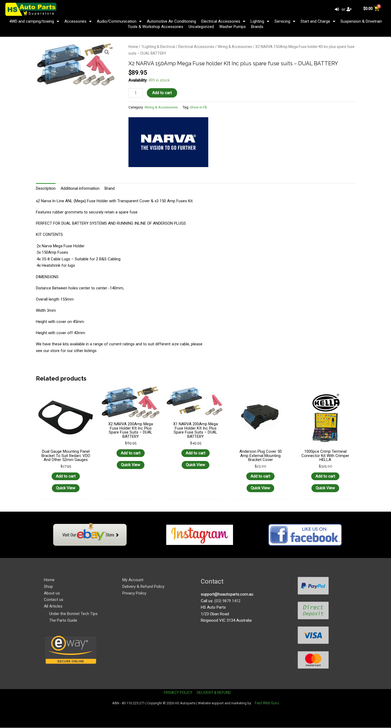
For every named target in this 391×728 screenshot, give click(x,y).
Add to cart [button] (66, 476)
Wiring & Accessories (235, 47)
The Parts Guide (63, 620)
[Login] (337, 9)
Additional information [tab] (80, 188)
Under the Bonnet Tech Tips (73, 613)
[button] (107, 52)
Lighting (257, 21)
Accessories (75, 21)
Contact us (53, 599)
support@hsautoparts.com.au (227, 594)
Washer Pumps (232, 26)
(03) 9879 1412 (227, 600)
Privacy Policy (134, 593)
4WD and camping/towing (31, 21)
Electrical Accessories (220, 21)
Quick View (65, 488)
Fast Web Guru (267, 703)
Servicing (282, 21)
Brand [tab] (110, 188)
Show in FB (198, 107)
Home (133, 47)
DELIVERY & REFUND (214, 692)
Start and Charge (315, 21)
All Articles (53, 606)
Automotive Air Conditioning (171, 21)
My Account (132, 579)
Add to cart (162, 92)
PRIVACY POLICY (178, 692)
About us (52, 593)
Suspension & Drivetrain (361, 21)
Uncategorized (201, 26)
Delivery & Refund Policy (143, 586)
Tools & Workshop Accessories (155, 26)
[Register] (350, 9)
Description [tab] (46, 188)
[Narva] (168, 142)
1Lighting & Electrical (158, 47)
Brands (257, 26)
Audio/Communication (116, 21)
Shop (48, 586)
